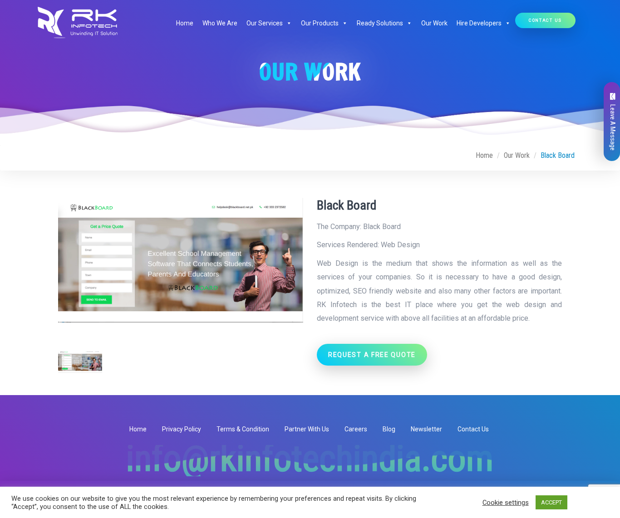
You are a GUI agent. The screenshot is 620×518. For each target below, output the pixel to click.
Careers (355, 429)
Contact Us (545, 20)
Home (184, 23)
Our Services (264, 23)
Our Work (434, 23)
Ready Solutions (380, 23)
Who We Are (219, 23)
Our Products (320, 23)
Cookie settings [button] (505, 502)
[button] (287, 23)
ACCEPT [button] (551, 502)
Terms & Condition (243, 429)
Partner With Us (307, 429)
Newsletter (426, 429)
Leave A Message (613, 127)
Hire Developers (479, 23)
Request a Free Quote (372, 354)
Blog (389, 429)
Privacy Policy (181, 429)
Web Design (400, 244)
